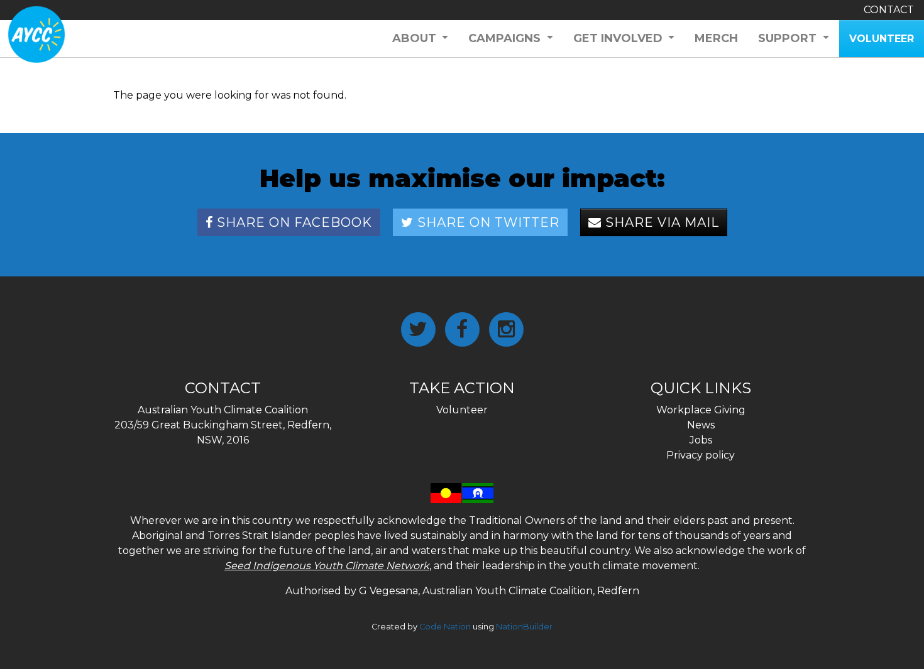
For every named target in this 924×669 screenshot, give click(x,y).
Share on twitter (486, 222)
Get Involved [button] (619, 38)
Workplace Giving (700, 410)
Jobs (701, 440)
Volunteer (462, 410)
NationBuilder (524, 626)
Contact (889, 10)
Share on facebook (292, 222)
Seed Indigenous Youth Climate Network (326, 566)
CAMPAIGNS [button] (506, 38)
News (701, 425)
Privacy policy (700, 455)
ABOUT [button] (415, 38)
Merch (716, 38)
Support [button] (789, 38)
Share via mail (660, 222)
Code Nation (445, 626)
